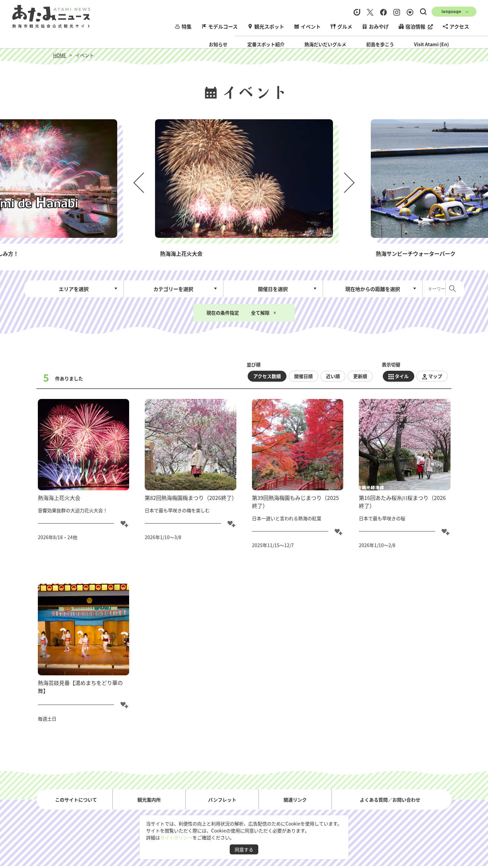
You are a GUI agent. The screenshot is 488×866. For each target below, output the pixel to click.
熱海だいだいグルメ (325, 44)
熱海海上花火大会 (59, 498)
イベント (311, 26)
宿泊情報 (415, 26)
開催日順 (303, 376)
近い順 (333, 376)
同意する (244, 849)
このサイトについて (76, 799)
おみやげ (379, 26)
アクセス (459, 26)
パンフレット (222, 799)
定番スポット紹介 (266, 44)
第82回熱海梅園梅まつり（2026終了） (191, 498)
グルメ (344, 26)
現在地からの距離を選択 (372, 288)
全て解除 (260, 312)
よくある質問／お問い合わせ (390, 799)
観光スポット (269, 26)
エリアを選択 (74, 288)
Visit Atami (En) (431, 44)
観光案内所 (149, 799)
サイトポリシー (176, 837)
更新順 (360, 376)
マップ (435, 376)
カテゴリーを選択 (173, 288)
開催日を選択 (273, 288)
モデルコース (223, 26)
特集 (187, 26)
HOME (59, 55)
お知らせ (218, 44)
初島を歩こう (380, 44)
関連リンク (295, 799)
